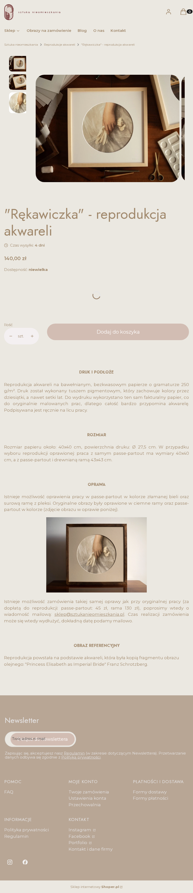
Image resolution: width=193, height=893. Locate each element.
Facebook (80, 836)
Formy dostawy (150, 791)
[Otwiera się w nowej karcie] (9, 862)
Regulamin (74, 753)
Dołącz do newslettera (42, 739)
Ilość (8, 325)
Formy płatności (150, 798)
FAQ (8, 791)
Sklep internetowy (94, 887)
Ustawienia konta (87, 798)
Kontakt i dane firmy (91, 849)
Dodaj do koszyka (118, 332)
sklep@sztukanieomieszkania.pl (89, 614)
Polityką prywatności (81, 757)
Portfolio (78, 842)
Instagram (80, 829)
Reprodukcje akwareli (59, 44)
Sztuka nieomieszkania (21, 44)
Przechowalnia (85, 804)
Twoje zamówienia (89, 791)
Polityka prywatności (26, 829)
